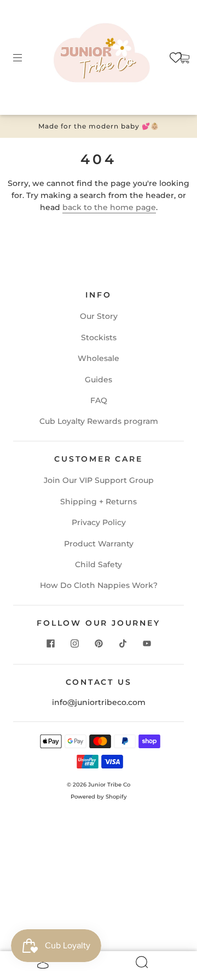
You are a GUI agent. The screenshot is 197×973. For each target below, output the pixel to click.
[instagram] (74, 643)
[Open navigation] (25, 57)
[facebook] (50, 643)
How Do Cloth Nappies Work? (99, 585)
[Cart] (184, 57)
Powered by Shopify (99, 796)
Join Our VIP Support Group (99, 480)
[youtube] (147, 643)
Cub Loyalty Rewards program (98, 421)
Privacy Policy (99, 522)
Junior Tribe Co (109, 784)
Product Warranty (99, 544)
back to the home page (109, 207)
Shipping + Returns (98, 501)
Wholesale (98, 358)
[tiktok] (123, 643)
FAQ (98, 400)
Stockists (99, 337)
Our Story (99, 316)
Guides (98, 379)
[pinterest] (98, 643)
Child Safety (98, 564)
